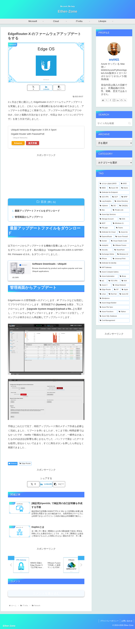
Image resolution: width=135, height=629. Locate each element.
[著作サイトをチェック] (103, 100)
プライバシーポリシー (109, 621)
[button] (59, 88)
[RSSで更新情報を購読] (125, 100)
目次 (44, 201)
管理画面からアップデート (29, 217)
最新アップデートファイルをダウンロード (37, 210)
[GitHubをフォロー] (121, 100)
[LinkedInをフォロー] (117, 100)
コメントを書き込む (46, 593)
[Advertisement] (46, 175)
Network (14, 463)
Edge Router (26, 463)
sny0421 (114, 59)
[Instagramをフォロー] (114, 100)
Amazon (18, 143)
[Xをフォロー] (106, 100)
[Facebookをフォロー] (110, 100)
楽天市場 (32, 143)
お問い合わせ (126, 621)
